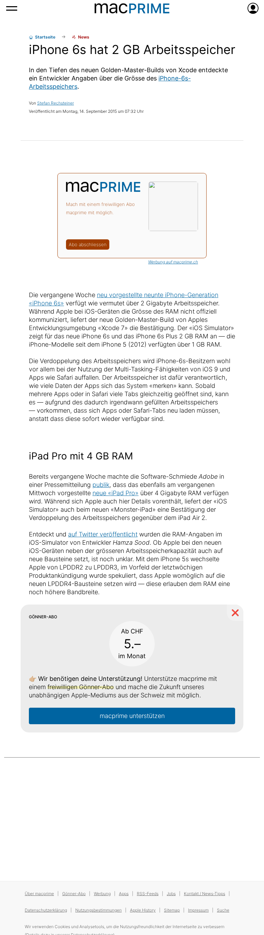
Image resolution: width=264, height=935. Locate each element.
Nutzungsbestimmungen (98, 910)
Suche (223, 910)
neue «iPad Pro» (115, 493)
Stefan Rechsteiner (55, 103)
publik (100, 484)
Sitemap (172, 910)
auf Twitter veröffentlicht (103, 534)
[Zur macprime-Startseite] (132, 8)
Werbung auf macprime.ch (173, 261)
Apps (124, 893)
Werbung (102, 893)
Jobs (171, 893)
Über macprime (39, 893)
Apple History (143, 910)
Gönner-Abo (74, 893)
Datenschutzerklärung (46, 910)
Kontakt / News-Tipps (204, 893)
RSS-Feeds (147, 893)
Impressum (198, 910)
